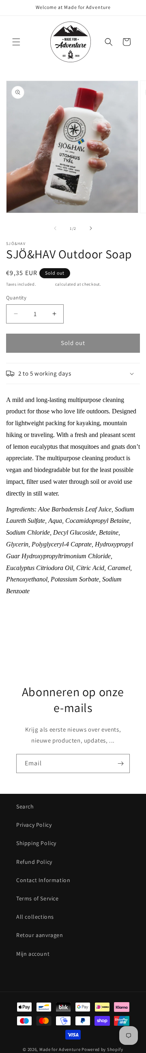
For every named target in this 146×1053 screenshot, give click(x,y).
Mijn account (32, 953)
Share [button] (21, 633)
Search (25, 806)
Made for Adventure (60, 1049)
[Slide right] (91, 228)
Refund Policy (34, 861)
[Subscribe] (120, 763)
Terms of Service (37, 898)
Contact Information (43, 880)
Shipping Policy (36, 843)
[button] (16, 42)
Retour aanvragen (39, 935)
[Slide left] (55, 228)
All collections (35, 916)
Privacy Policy (34, 824)
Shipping (45, 284)
